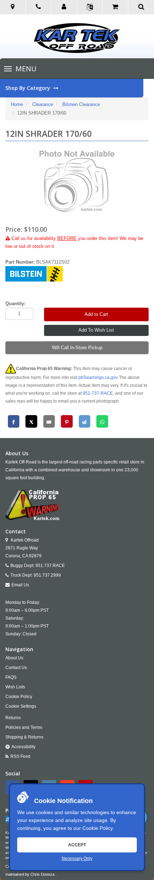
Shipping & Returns (24, 737)
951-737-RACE (98, 393)
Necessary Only (77, 858)
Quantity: (15, 303)
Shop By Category (28, 88)
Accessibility (23, 746)
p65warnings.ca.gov (98, 377)
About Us (14, 657)
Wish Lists (15, 686)
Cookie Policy (97, 828)
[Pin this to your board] (67, 421)
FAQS (10, 677)
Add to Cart (96, 314)
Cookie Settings (20, 706)
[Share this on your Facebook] (14, 421)
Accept (77, 844)
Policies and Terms (23, 727)
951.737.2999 (47, 575)
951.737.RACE (50, 565)
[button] (64, 7)
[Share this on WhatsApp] (102, 421)
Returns (13, 717)
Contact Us (16, 667)
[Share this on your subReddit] (85, 421)
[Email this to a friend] (49, 421)
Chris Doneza (42, 874)
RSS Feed (20, 756)
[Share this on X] (31, 421)
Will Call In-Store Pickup (77, 347)
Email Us (20, 584)
